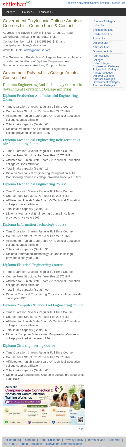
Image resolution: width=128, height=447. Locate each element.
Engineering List (103, 29)
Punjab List (99, 38)
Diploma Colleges (103, 75)
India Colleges (101, 63)
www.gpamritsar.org (37, 50)
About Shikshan (50, 440)
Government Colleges (106, 82)
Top (81, 428)
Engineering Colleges (106, 66)
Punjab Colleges (103, 72)
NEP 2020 (10, 444)
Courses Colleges (104, 21)
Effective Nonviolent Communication (87, 2)
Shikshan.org (12, 440)
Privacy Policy (74, 440)
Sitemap (114, 440)
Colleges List (117, 2)
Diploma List (100, 42)
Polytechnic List (102, 34)
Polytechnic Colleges (106, 69)
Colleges (10, 12)
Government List (103, 51)
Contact (30, 440)
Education (45, 12)
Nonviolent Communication (64, 444)
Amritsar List (101, 47)
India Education (31, 444)
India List (98, 25)
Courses (27, 12)
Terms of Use (96, 440)
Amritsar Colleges (104, 79)
